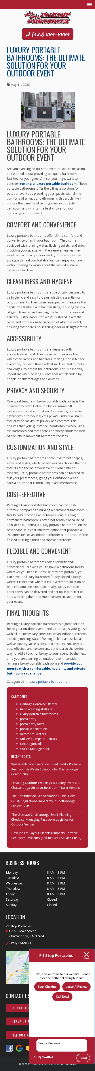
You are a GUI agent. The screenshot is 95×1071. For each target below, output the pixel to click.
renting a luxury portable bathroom (48, 183)
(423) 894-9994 (50, 34)
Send (83, 1058)
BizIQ (37, 1057)
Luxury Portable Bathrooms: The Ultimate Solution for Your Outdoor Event (46, 61)
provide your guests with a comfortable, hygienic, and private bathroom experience (46, 668)
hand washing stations (36, 709)
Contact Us (22, 1008)
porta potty (28, 719)
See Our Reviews (26, 1035)
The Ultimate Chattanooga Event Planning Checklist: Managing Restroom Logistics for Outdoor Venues (42, 819)
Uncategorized (30, 743)
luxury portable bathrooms (48, 681)
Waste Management (34, 749)
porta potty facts (32, 724)
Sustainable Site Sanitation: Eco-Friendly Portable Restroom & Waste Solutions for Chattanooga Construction (46, 769)
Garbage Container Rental (38, 704)
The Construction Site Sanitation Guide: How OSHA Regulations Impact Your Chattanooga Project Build (43, 801)
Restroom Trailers (33, 734)
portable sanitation (33, 729)
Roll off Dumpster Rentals (38, 739)
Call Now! (62, 996)
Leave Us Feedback (28, 1021)
